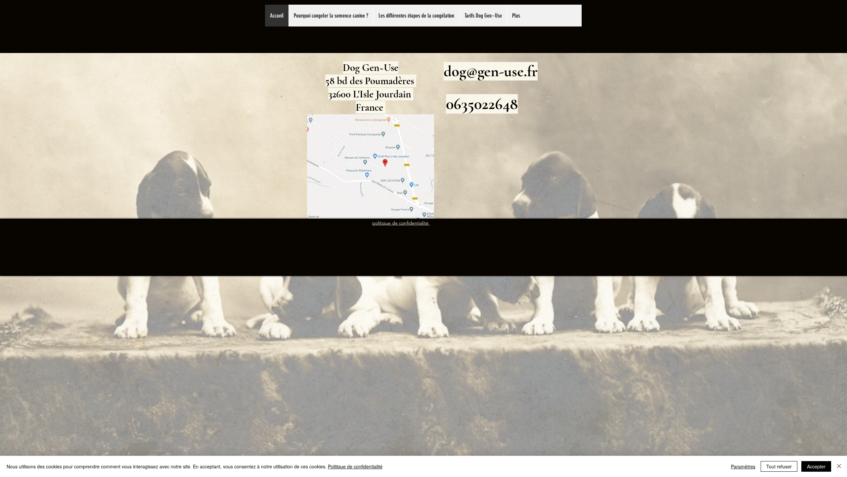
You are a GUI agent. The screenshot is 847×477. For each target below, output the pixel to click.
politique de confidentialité (401, 223)
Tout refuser (779, 466)
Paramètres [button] (743, 466)
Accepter (816, 466)
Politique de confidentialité (355, 466)
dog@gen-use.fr (491, 71)
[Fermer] (839, 466)
